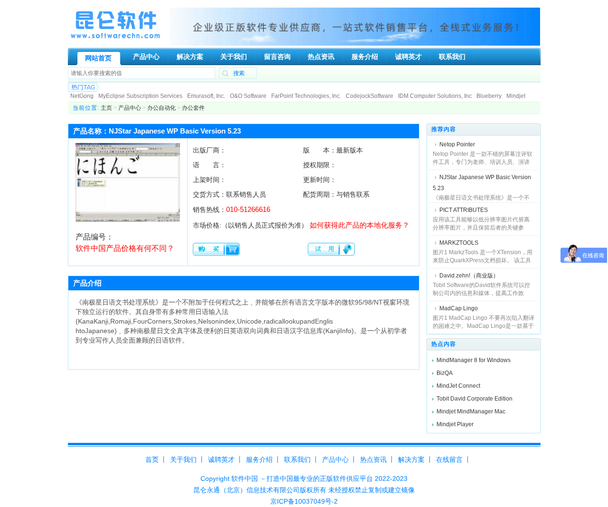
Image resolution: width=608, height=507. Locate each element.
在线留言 (449, 459)
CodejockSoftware (369, 96)
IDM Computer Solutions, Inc (435, 96)
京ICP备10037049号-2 (304, 501)
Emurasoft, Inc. (206, 96)
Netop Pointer (457, 144)
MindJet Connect (458, 386)
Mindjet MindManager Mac (471, 411)
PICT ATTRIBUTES (463, 210)
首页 (152, 459)
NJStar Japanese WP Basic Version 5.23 (482, 182)
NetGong (82, 96)
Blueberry (489, 96)
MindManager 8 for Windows (474, 360)
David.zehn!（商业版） (469, 275)
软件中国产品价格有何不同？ (125, 248)
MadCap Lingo (458, 308)
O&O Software (248, 96)
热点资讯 (373, 459)
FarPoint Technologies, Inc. (306, 96)
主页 (106, 108)
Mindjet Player (455, 424)
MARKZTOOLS (458, 242)
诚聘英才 (221, 459)
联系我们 (297, 459)
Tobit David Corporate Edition (475, 398)
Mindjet (515, 96)
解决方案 (411, 459)
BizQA (445, 373)
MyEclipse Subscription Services (140, 96)
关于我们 (183, 459)
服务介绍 (259, 459)
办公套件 (193, 108)
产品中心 (129, 108)
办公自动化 (161, 108)
